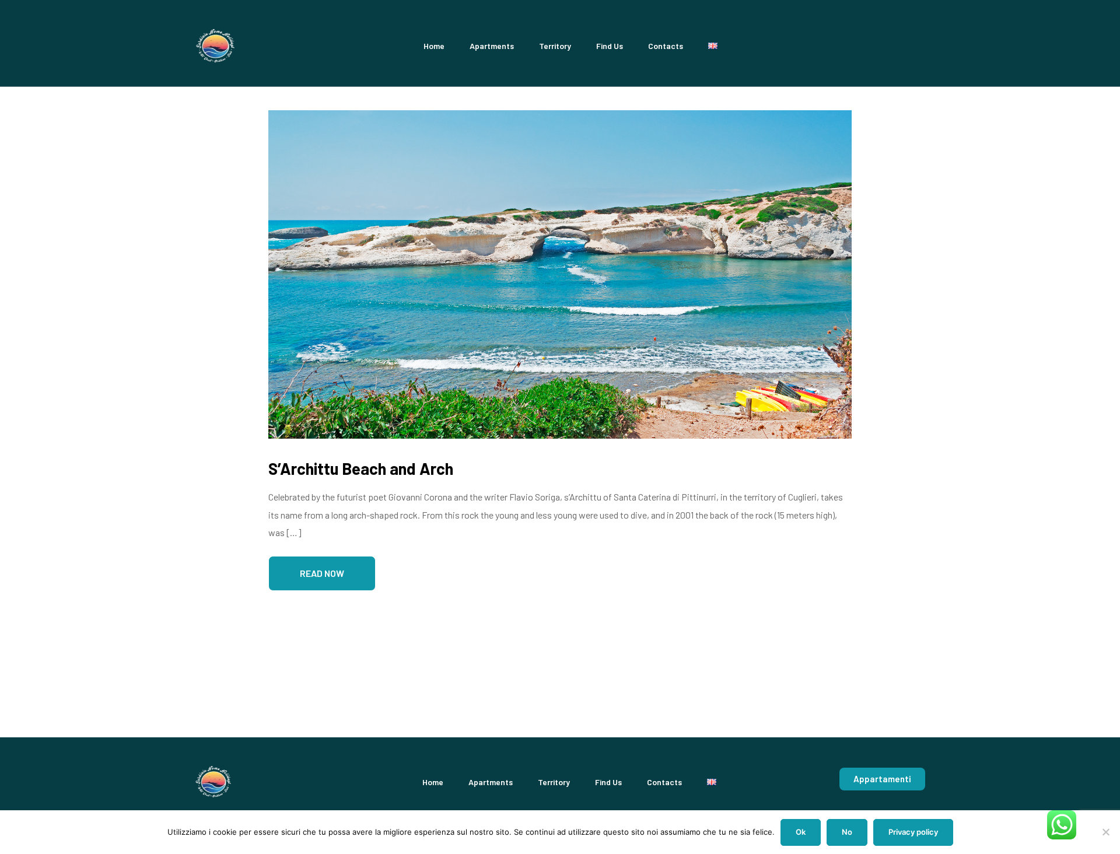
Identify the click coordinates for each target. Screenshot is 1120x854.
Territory (555, 46)
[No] (1105, 832)
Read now (322, 573)
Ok (801, 831)
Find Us (609, 46)
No (847, 831)
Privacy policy (913, 831)
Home (434, 46)
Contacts (665, 46)
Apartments (492, 46)
